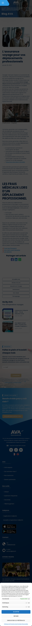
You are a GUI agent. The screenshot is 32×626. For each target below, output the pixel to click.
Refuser (16, 616)
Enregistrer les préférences (16, 620)
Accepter (16, 612)
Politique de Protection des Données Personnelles (16, 624)
